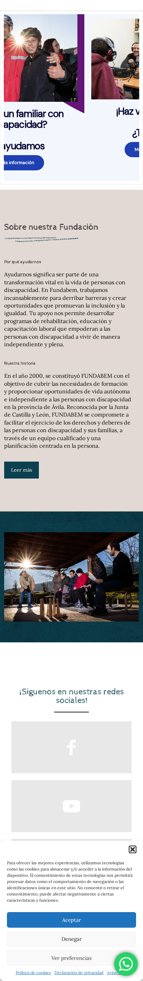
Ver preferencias (71, 958)
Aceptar (71, 920)
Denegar (71, 939)
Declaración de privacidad (78, 972)
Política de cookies (33, 972)
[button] (132, 849)
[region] (71, 97)
